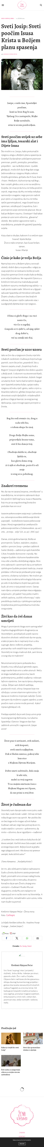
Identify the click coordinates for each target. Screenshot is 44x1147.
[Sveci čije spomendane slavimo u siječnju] (33, 1038)
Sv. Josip (23, 946)
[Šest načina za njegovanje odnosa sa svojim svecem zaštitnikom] (11, 1060)
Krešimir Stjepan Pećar (10, 54)
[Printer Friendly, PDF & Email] (8, 933)
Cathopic (10, 915)
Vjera (12, 18)
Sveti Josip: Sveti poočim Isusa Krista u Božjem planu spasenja (21, 36)
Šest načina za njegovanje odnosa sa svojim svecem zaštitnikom (10, 1072)
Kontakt (22, 1136)
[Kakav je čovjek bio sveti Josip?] (11, 1038)
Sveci (29, 946)
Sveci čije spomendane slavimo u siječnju (31, 1048)
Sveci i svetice (5, 18)
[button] (6, 938)
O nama (22, 1133)
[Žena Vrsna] (22, 5)
